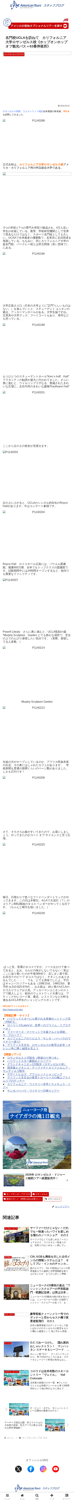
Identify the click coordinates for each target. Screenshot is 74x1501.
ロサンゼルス (41, 1194)
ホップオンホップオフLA (18, 1194)
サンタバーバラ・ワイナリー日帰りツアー (33, 1090)
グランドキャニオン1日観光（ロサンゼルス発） (37, 1064)
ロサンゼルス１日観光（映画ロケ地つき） (33, 1057)
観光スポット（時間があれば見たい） (24, 1199)
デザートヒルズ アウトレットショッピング (34, 1074)
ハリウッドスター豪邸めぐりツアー (29, 1061)
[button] (67, 839)
